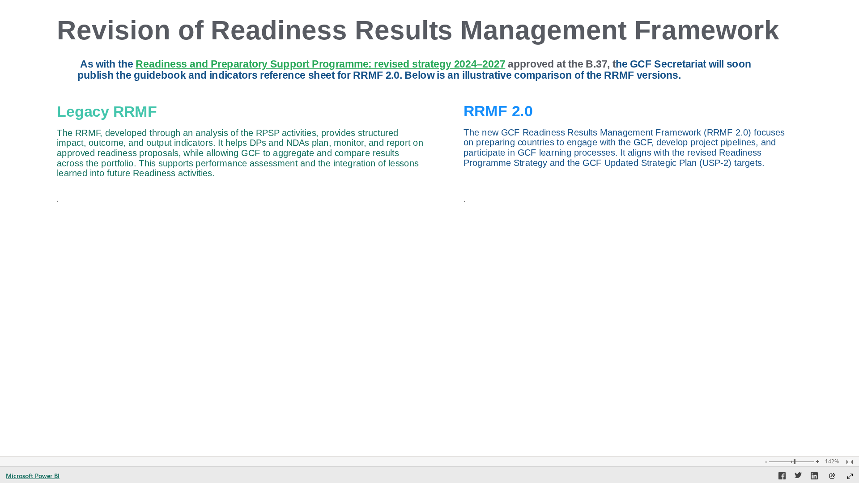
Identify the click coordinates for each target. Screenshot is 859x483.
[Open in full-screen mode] (850, 476)
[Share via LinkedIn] (814, 477)
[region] (429, 228)
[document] (439, 33)
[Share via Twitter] (798, 477)
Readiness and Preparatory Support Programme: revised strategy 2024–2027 (321, 64)
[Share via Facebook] (782, 477)
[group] (439, 33)
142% (832, 461)
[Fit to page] (847, 462)
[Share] (832, 476)
